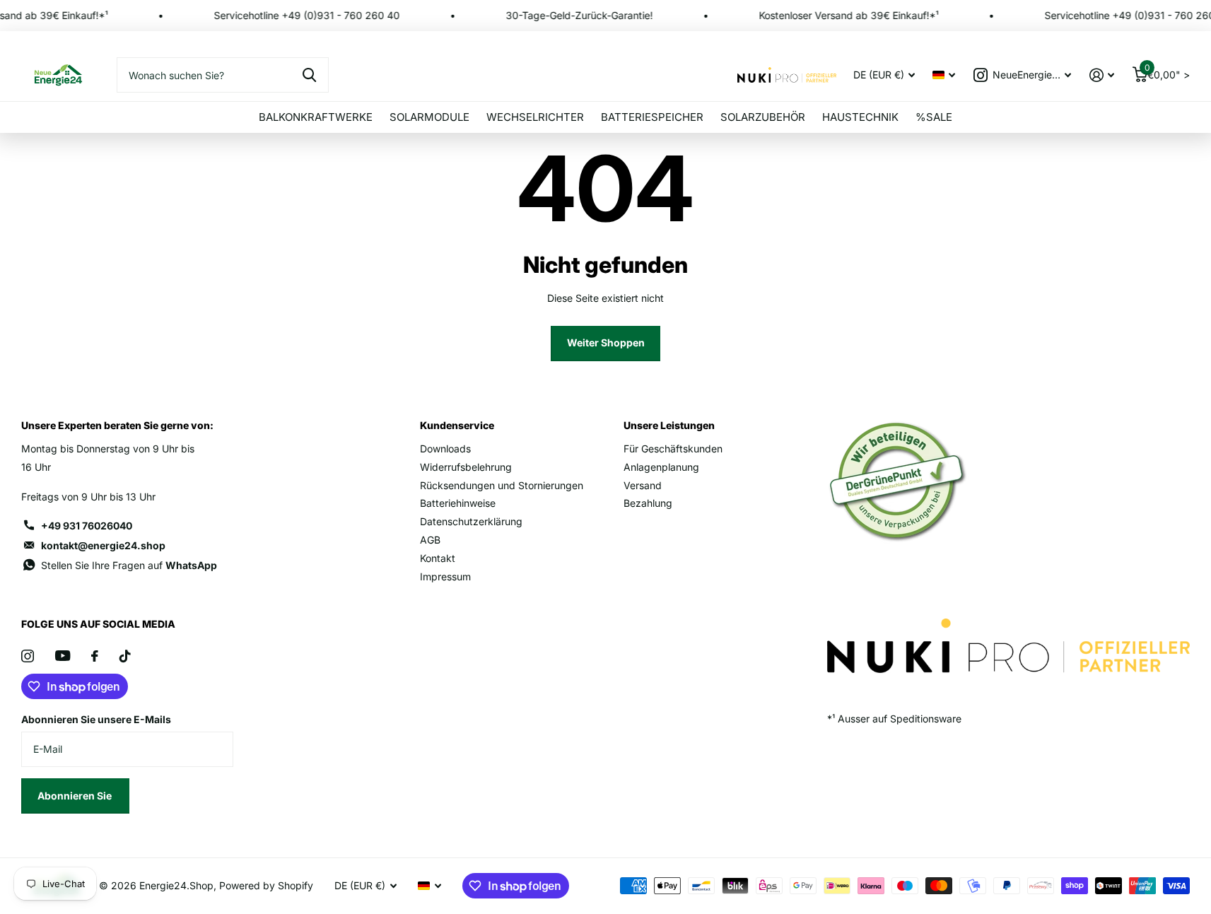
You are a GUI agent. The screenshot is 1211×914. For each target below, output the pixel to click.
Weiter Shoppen (606, 342)
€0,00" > (1167, 71)
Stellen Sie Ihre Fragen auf (129, 565)
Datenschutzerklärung (471, 521)
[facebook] (94, 656)
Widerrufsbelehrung (466, 467)
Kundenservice (457, 425)
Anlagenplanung (661, 467)
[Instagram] (27, 656)
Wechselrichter (535, 117)
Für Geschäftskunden (673, 449)
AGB (430, 540)
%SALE (933, 117)
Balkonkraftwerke (316, 117)
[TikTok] (125, 656)
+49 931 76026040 (86, 526)
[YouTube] (62, 655)
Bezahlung (648, 503)
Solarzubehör (762, 117)
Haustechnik (860, 117)
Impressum (445, 576)
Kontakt (437, 558)
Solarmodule (429, 117)
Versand (643, 485)
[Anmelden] (1102, 75)
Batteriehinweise (458, 503)
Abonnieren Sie (75, 796)
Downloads (445, 449)
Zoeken (309, 75)
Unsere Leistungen (669, 425)
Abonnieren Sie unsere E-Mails (96, 719)
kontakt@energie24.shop (103, 545)
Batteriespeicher (652, 117)
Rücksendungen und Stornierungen (501, 485)
